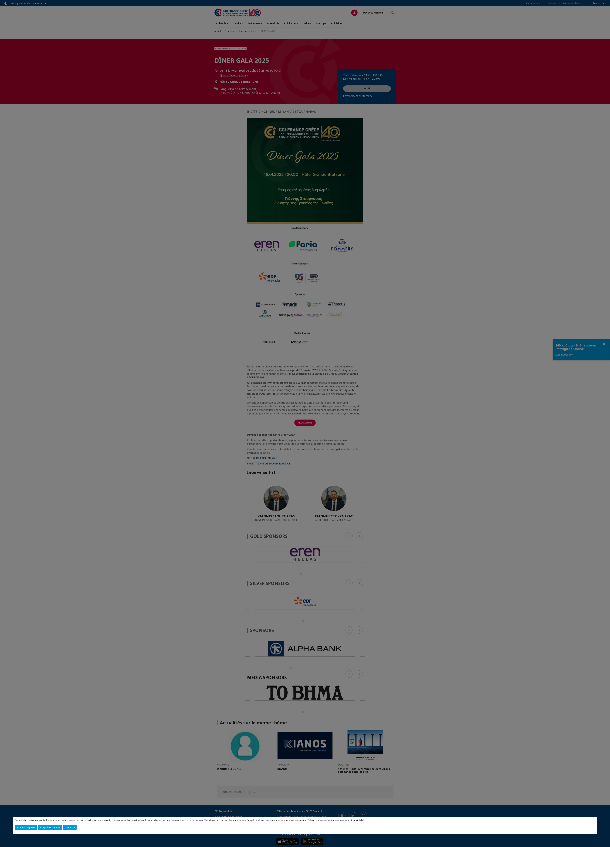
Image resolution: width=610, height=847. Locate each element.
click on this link (357, 820)
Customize (70, 827)
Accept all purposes (26, 827)
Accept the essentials (50, 827)
